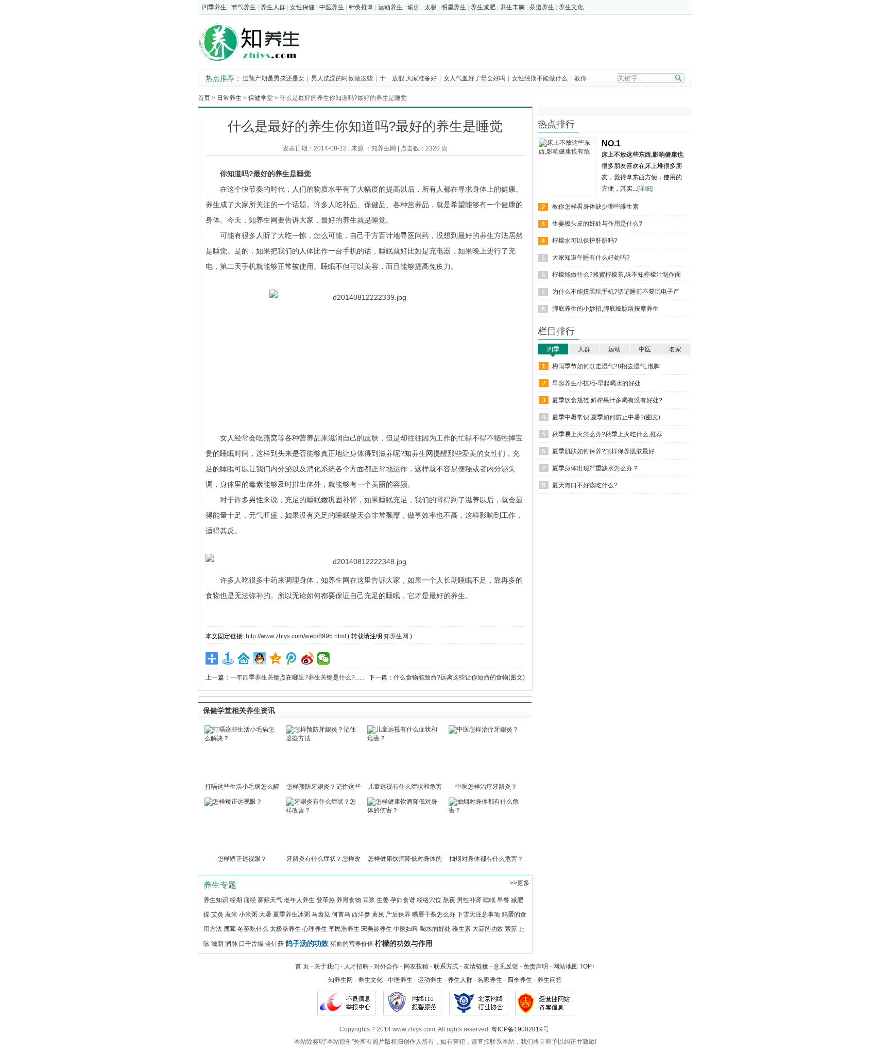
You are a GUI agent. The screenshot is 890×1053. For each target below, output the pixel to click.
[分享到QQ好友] (259, 658)
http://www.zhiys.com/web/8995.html (296, 636)
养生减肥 (483, 7)
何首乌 (341, 914)
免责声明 (535, 966)
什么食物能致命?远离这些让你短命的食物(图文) (459, 677)
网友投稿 (416, 966)
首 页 (302, 966)
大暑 (265, 914)
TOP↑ (587, 966)
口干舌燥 (251, 943)
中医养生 (331, 7)
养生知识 (215, 900)
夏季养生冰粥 (291, 914)
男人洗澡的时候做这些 (342, 78)
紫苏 (511, 928)
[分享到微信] (323, 658)
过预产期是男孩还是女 (273, 78)
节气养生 (243, 7)
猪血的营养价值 (351, 943)
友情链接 (476, 966)
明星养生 (453, 7)
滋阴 (217, 943)
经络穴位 (429, 900)
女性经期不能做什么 (540, 78)
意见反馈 (505, 966)
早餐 (503, 900)
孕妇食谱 (402, 900)
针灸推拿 (361, 7)
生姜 (382, 900)
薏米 (231, 914)
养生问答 (549, 979)
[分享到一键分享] (227, 658)
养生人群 (273, 7)
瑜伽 (413, 7)
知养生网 (383, 148)
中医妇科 (405, 928)
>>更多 (519, 883)
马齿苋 (321, 914)
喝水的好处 (435, 928)
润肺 (231, 943)
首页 (204, 97)
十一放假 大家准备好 (408, 78)
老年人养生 (299, 900)
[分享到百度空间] (243, 658)
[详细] (645, 188)
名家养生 (489, 979)
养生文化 (571, 7)
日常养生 (229, 97)
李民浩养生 (344, 928)
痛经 (250, 900)
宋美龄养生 (376, 928)
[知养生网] (256, 63)
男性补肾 (469, 900)
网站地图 (565, 966)
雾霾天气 (270, 900)
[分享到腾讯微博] (291, 658)
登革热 (325, 900)
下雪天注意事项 (478, 914)
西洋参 (361, 914)
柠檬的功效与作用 (404, 943)
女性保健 (302, 7)
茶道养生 (541, 7)
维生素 (461, 928)
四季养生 (214, 7)
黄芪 (378, 914)
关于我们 (326, 966)
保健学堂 (260, 97)
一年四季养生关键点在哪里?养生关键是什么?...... (297, 677)
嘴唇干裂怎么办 (433, 914)
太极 (430, 7)
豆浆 (369, 900)
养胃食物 (348, 900)
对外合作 (386, 966)
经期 (236, 900)
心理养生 (314, 928)
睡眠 (489, 900)
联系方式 (446, 966)
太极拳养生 (285, 928)
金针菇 (274, 943)
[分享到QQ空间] (275, 658)
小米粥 (248, 914)
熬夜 (449, 900)
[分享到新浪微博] (307, 658)
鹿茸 (230, 928)
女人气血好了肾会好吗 (474, 78)
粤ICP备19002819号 (520, 1029)
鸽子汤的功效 (307, 943)
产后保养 (398, 914)
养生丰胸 (512, 7)
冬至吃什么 (252, 928)
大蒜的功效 (487, 928)
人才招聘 (356, 966)
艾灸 (217, 914)
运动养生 (390, 7)
